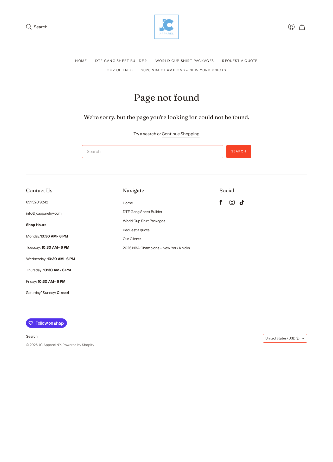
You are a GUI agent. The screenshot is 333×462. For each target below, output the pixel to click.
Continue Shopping (181, 133)
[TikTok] (242, 203)
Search (238, 151)
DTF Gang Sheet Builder (121, 61)
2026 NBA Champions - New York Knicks (183, 70)
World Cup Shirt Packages (184, 61)
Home (81, 61)
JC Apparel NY (50, 345)
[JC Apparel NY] (166, 26)
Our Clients (120, 70)
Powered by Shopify (78, 345)
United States (282, 338)
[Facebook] (221, 203)
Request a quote (240, 61)
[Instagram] (232, 203)
